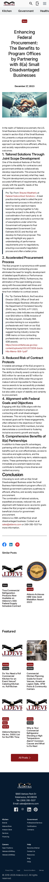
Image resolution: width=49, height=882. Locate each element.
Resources (31, 855)
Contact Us (31, 851)
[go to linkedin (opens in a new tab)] (29, 809)
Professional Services (34, 823)
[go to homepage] (26, 785)
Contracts (30, 830)
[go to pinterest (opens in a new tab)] (35, 809)
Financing (5, 837)
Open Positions (7, 848)
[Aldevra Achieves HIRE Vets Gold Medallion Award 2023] (37, 571)
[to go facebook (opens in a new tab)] (16, 809)
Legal (18, 870)
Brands (4, 823)
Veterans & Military (8, 851)
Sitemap (41, 870)
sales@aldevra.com (11, 524)
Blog (28, 858)
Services (5, 833)
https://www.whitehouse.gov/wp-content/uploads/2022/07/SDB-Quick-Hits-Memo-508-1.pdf (24, 348)
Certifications (31, 826)
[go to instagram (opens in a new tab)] (22, 809)
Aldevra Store (7, 826)
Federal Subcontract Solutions (20, 196)
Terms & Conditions (29, 870)
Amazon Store (7, 830)
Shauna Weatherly (28, 192)
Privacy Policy (9, 870)
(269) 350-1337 (28, 800)
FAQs (29, 862)
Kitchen (7, 11)
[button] (44, 3)
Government (26, 11)
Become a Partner (33, 848)
